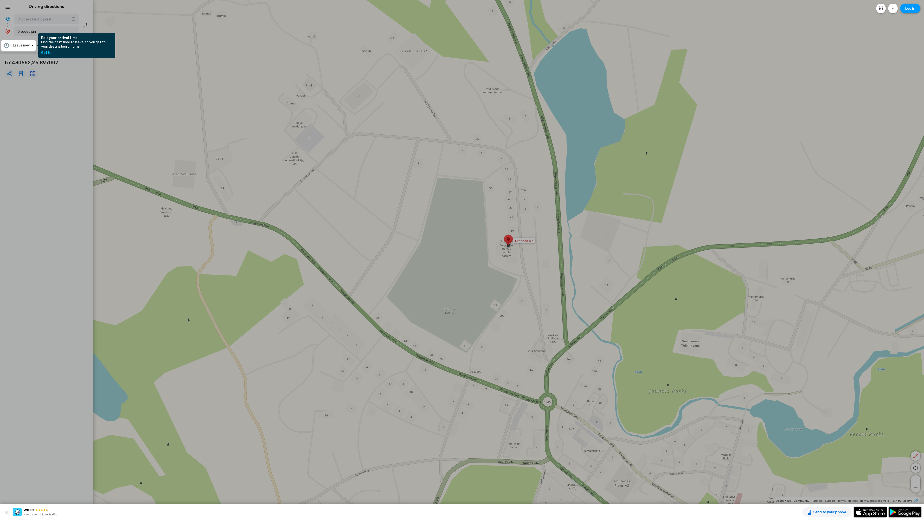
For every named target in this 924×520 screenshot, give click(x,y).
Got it (46, 53)
